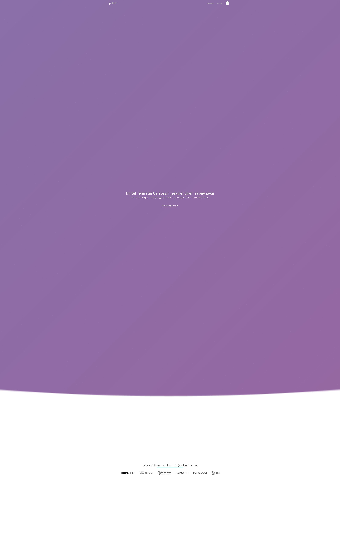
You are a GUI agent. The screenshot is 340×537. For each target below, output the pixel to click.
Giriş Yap (219, 3)
